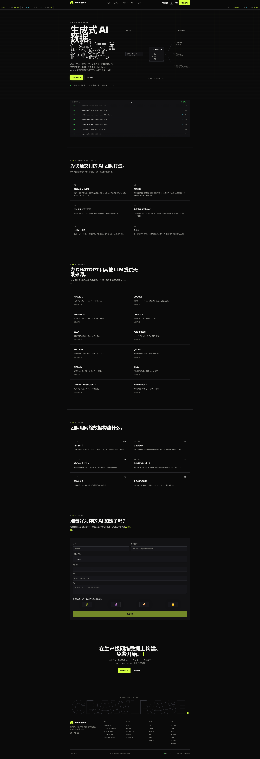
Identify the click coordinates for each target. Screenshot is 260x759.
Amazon (128, 725)
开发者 (116, 3)
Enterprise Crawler (110, 728)
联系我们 (173, 743)
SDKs (150, 737)
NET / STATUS (170, 753)
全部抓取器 (129, 737)
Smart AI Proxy (108, 731)
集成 (150, 734)
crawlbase (80, 2)
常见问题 (173, 740)
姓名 (74, 544)
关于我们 (173, 725)
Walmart (128, 728)
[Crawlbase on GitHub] (71, 733)
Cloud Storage (108, 734)
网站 (74, 574)
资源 (132, 3)
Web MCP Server (109, 737)
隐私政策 (179, 753)
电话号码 (75, 565)
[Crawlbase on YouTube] (78, 733)
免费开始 (184, 3)
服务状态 (151, 740)
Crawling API (108, 725)
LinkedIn (129, 734)
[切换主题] (171, 3)
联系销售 (165, 3)
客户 (172, 731)
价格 (139, 3)
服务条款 (187, 753)
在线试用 (151, 731)
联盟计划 (173, 734)
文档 (176, 3)
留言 (74, 583)
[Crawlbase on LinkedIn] (75, 733)
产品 (108, 3)
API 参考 (151, 728)
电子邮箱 (134, 544)
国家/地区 (77, 554)
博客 (172, 728)
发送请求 (130, 614)
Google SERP (130, 731)
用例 (124, 3)
